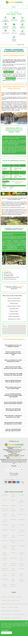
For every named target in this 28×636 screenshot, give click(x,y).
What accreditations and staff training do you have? (13, 360)
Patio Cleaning (14, 27)
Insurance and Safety (16, 617)
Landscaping (14, 20)
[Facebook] (6, 469)
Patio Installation (13, 569)
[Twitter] (10, 469)
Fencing (4, 500)
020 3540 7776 (8, 72)
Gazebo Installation (4, 585)
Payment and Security (5, 617)
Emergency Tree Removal (13, 541)
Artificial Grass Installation (4, 510)
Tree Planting (21, 540)
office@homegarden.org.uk (16, 457)
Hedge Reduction (5, 520)
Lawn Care (14, 33)
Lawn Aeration (5, 505)
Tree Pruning (21, 524)
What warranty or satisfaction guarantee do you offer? (13, 416)
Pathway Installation (21, 564)
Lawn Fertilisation (13, 510)
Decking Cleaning (13, 580)
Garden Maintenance (5, 21)
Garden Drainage (5, 564)
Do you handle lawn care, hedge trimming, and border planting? (13, 374)
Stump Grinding (21, 535)
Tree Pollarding (13, 536)
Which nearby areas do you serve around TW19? (13, 387)
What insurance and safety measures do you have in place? (13, 367)
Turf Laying (21, 505)
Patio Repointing (4, 575)
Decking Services (22, 27)
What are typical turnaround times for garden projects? (13, 381)
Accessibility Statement (13, 607)
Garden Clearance (22, 34)
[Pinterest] (21, 469)
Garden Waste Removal (22, 554)
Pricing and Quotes (16, 610)
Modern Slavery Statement (19, 614)
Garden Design (14, 40)
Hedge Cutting (21, 514)
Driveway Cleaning (13, 575)
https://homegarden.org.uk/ (15, 458)
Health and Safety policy (6, 614)
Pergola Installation (21, 580)
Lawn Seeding (13, 505)
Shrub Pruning (21, 519)
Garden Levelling (22, 559)
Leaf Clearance (21, 545)
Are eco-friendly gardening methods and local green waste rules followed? (13, 395)
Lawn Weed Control (21, 510)
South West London (15, 600)
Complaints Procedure (6, 610)
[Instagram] (14, 469)
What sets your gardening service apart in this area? (13, 409)
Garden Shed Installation (13, 585)
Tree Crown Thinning (4, 536)
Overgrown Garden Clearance (13, 547)
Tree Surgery (6, 33)
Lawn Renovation (13, 515)
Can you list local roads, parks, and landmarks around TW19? (13, 423)
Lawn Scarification (21, 501)
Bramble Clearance (5, 554)
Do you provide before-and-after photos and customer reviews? (13, 402)
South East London (5, 600)
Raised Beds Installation (13, 564)
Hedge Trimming (22, 21)
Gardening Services (5, 27)
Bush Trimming (5, 524)
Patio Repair (21, 568)
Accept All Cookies (7, 632)
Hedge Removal (13, 519)
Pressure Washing (22, 575)
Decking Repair (5, 579)
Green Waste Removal (4, 559)
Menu (14, 7)
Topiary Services (13, 525)
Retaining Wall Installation (5, 569)
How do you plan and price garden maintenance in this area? (13, 353)
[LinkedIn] (17, 469)
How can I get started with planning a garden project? (13, 430)
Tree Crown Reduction (21, 531)
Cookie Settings (5, 630)
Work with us (4, 607)
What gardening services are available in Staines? (13, 345)
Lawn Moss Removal (5, 515)
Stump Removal (5, 540)
